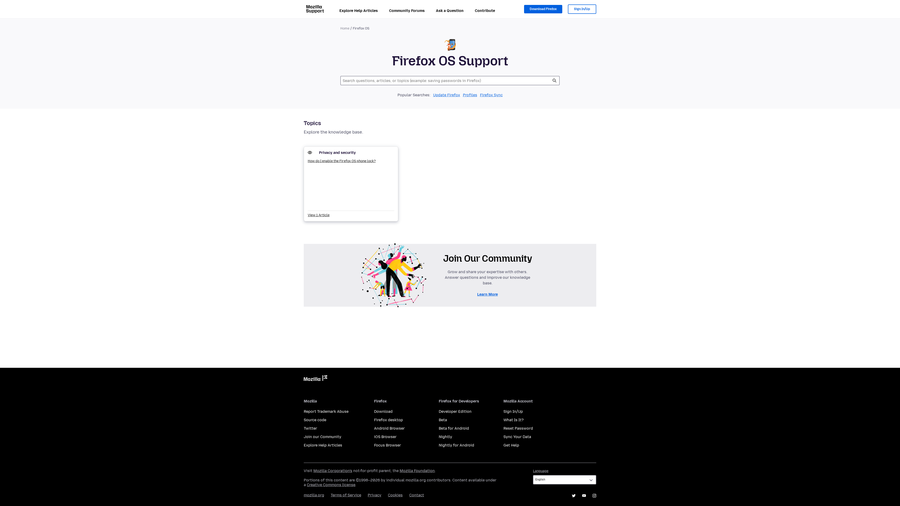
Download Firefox (543, 9)
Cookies (395, 495)
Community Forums (407, 10)
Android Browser (389, 428)
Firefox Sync (491, 95)
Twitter (310, 428)
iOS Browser (385, 437)
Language (540, 471)
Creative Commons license (331, 485)
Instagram (594, 496)
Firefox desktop (388, 420)
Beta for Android (454, 428)
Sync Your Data (517, 437)
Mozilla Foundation (417, 471)
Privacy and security (337, 152)
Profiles (470, 95)
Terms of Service (346, 495)
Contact (416, 495)
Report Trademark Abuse (326, 411)
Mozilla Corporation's (332, 471)
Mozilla (315, 379)
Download (383, 411)
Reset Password (518, 428)
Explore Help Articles (358, 10)
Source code (315, 420)
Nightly (445, 437)
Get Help (511, 445)
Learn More (487, 294)
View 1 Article (319, 215)
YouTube (584, 496)
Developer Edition (455, 411)
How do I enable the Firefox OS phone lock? (342, 161)
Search (554, 80)
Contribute (485, 10)
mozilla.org (314, 495)
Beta (443, 420)
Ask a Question (450, 10)
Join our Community (322, 437)
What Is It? (513, 420)
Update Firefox (446, 95)
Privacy (374, 495)
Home (344, 28)
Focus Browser (387, 445)
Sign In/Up (582, 9)
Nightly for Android (456, 445)
